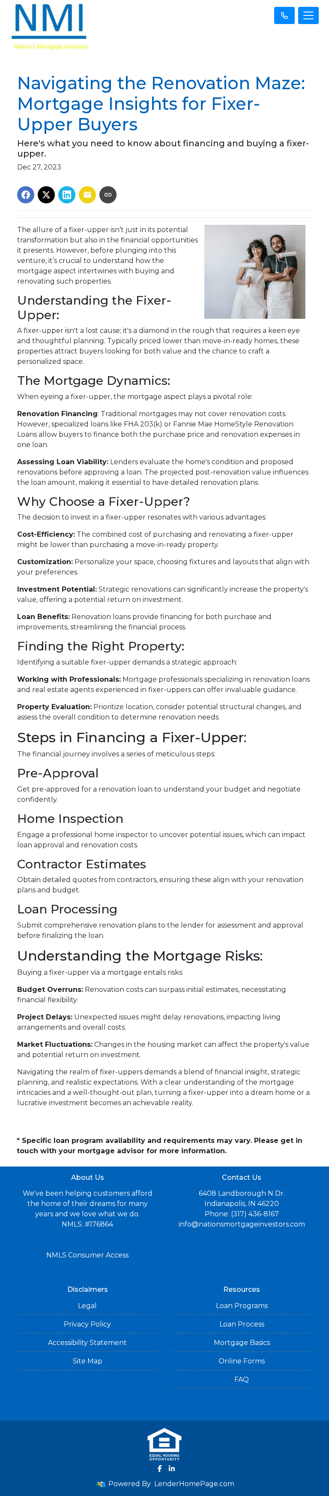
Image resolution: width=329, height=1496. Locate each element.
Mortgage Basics (242, 1343)
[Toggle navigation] (308, 15)
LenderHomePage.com (194, 1484)
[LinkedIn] (172, 1468)
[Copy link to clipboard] (108, 194)
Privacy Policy (87, 1324)
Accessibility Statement (87, 1343)
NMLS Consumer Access (87, 1255)
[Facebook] (160, 1468)
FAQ (241, 1379)
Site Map (87, 1361)
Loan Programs (242, 1306)
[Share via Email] (87, 194)
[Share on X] (46, 194)
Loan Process (241, 1324)
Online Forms (241, 1361)
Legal (87, 1306)
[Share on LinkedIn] (66, 194)
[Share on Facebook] (25, 194)
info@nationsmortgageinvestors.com (242, 1224)
